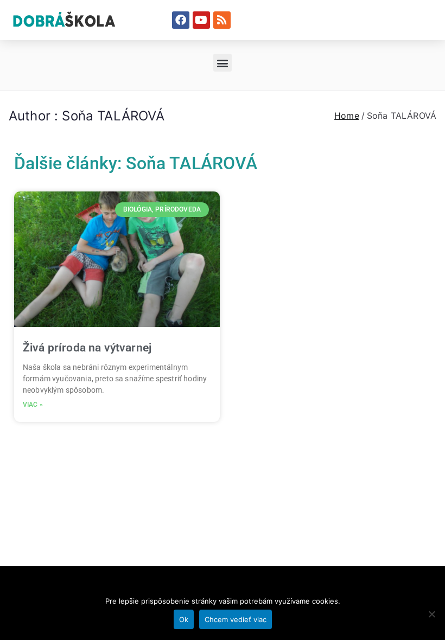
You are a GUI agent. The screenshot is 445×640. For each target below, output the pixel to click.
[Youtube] (201, 20)
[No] (431, 614)
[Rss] (222, 20)
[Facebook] (180, 20)
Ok (183, 619)
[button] (222, 63)
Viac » (33, 404)
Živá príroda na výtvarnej (87, 347)
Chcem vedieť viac (235, 619)
